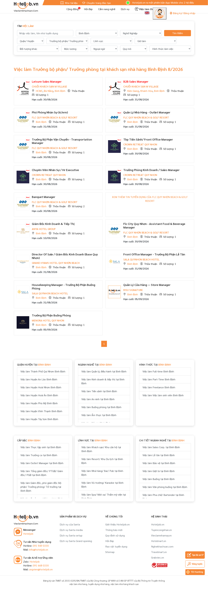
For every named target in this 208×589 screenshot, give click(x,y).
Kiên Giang (133, 90)
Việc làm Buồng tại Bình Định (159, 479)
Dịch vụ (125, 9)
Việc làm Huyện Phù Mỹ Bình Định (39, 403)
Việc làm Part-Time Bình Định (159, 379)
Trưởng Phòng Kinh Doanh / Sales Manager (151, 170)
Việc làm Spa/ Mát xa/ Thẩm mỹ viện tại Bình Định (103, 496)
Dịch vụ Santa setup (71, 535)
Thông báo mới (113, 530)
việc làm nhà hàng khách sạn (124, 584)
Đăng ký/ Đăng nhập (183, 13)
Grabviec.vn (157, 557)
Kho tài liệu (71, 3)
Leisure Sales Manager (47, 81)
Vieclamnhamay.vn (161, 535)
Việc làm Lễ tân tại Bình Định (159, 455)
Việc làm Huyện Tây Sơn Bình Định (39, 419)
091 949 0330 (41, 545)
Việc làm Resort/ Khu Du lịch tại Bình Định (102, 461)
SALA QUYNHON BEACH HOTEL (141, 259)
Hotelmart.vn (158, 541)
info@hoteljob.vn (38, 549)
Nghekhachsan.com (162, 546)
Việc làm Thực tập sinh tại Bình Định (40, 447)
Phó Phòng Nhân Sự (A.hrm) (50, 112)
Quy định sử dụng (115, 535)
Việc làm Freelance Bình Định (159, 387)
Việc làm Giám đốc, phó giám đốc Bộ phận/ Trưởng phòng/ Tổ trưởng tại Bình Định (40, 486)
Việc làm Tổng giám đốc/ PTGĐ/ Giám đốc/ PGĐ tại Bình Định (41, 473)
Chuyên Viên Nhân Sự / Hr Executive (55, 170)
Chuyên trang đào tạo (98, 3)
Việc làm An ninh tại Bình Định (98, 399)
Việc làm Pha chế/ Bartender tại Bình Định (163, 496)
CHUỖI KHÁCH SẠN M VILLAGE (49, 86)
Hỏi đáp (88, 9)
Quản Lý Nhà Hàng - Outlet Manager (146, 112)
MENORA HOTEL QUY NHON (48, 320)
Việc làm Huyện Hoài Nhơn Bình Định (40, 387)
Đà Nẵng (48, 90)
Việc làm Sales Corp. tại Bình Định (161, 447)
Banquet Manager (43, 197)
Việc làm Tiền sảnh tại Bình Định (99, 391)
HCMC (39, 90)
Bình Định (60, 90)
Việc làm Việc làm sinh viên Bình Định (163, 395)
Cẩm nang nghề (106, 9)
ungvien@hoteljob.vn (41, 569)
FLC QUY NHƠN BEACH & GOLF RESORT (55, 117)
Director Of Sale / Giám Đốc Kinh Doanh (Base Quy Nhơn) (65, 256)
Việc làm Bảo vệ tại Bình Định (159, 463)
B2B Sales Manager (135, 81)
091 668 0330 (41, 565)
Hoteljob (28, 533)
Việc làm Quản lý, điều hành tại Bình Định (103, 371)
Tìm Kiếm (177, 33)
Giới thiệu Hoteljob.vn (117, 524)
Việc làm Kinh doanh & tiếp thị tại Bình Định (102, 381)
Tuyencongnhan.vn (161, 530)
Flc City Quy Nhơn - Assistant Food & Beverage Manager (154, 225)
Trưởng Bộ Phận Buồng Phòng (51, 315)
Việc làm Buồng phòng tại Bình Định (101, 407)
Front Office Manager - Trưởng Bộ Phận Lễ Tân (154, 254)
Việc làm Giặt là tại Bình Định (159, 471)
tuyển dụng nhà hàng (98, 584)
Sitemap (110, 552)
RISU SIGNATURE (133, 290)
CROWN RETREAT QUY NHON (140, 144)
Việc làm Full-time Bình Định (158, 371)
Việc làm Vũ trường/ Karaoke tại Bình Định (102, 484)
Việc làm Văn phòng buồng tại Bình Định (165, 487)
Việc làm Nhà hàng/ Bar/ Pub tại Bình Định (102, 472)
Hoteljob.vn (157, 524)
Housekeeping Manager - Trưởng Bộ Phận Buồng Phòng (63, 286)
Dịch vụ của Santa (70, 524)
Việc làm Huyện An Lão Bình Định (38, 379)
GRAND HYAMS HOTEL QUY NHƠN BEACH (56, 262)
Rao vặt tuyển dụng (116, 546)
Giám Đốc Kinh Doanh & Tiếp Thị (53, 224)
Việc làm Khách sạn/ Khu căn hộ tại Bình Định (101, 449)
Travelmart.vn (159, 552)
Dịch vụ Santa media (71, 530)
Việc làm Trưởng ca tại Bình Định (38, 455)
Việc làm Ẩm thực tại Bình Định (98, 415)
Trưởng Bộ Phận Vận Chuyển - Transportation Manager (62, 141)
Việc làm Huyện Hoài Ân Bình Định (39, 395)
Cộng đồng (72, 9)
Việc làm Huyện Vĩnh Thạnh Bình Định (41, 411)
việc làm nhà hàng (78, 584)
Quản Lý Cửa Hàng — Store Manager (146, 285)
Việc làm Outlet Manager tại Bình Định (41, 463)
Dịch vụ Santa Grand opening (76, 541)
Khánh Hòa (146, 90)
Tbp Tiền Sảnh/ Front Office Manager (148, 139)
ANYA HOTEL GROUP (44, 229)
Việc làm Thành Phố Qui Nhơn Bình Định (42, 371)
